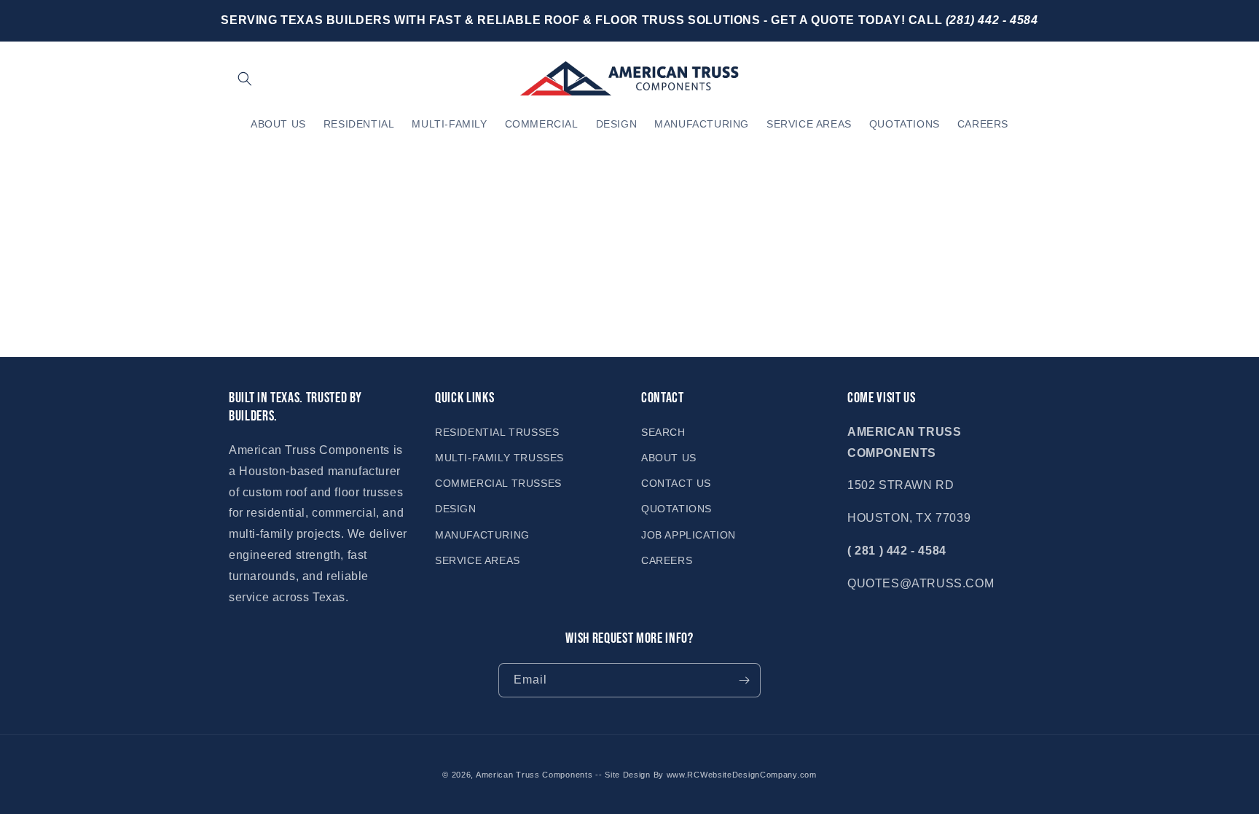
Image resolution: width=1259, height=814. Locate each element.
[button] (245, 79)
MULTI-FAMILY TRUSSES (499, 457)
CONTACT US (676, 483)
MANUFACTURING (482, 535)
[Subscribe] (744, 680)
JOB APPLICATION (688, 535)
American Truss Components (534, 774)
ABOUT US (669, 457)
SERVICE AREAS (477, 560)
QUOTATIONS (676, 508)
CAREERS (666, 560)
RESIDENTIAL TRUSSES (497, 432)
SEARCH (663, 432)
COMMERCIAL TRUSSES (498, 483)
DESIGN (455, 508)
